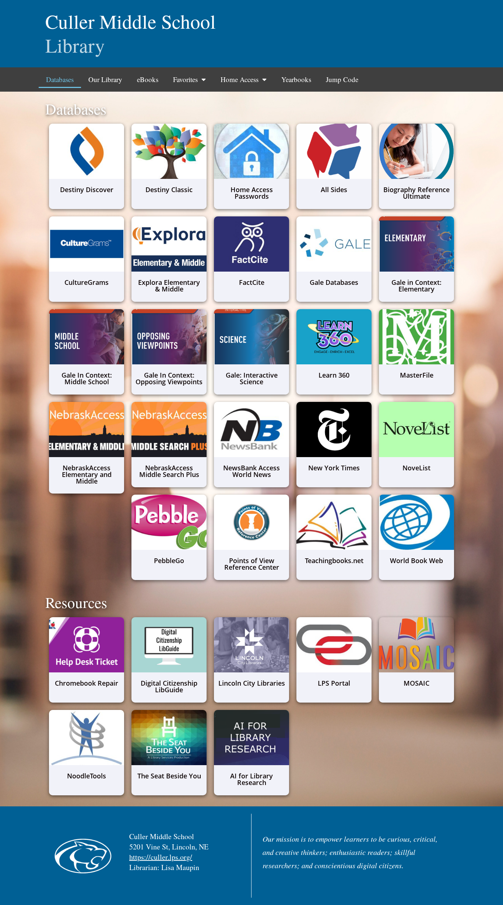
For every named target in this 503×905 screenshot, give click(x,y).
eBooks (147, 79)
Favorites (185, 79)
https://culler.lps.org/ (160, 857)
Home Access (239, 79)
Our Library (105, 79)
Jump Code (342, 79)
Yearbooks (296, 79)
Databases (60, 79)
